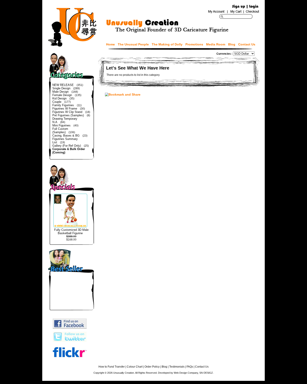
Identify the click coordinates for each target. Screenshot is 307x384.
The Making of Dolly (167, 44)
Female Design (62, 95)
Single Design (61, 88)
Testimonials (177, 366)
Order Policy (152, 366)
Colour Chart (134, 366)
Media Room (215, 44)
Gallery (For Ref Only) (66, 145)
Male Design (60, 91)
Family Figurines (63, 105)
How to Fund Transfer (111, 366)
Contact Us (246, 44)
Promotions (194, 44)
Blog (231, 44)
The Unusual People (133, 44)
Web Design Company (186, 372)
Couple (56, 101)
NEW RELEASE (63, 85)
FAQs (190, 366)
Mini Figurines (61, 125)
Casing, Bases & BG (66, 135)
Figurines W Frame (64, 108)
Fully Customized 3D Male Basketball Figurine (71, 231)
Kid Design (59, 98)
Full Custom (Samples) (60, 130)
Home (110, 44)
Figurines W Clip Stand (67, 112)
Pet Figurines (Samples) (68, 115)
